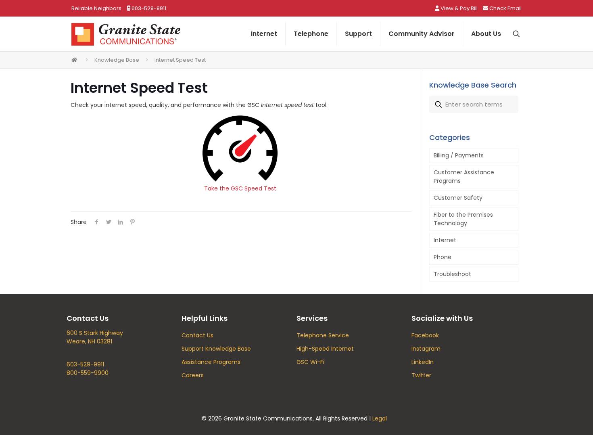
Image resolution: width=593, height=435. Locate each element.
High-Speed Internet (325, 349)
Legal (379, 418)
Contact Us (197, 335)
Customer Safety (458, 198)
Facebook (425, 335)
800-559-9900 (88, 373)
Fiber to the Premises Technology (463, 219)
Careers (193, 375)
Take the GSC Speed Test (240, 188)
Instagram (426, 349)
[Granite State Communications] (125, 34)
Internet (445, 240)
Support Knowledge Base (216, 349)
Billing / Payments (459, 155)
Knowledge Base (116, 60)
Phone (442, 257)
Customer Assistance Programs (464, 176)
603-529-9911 (85, 364)
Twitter (421, 375)
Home (74, 60)
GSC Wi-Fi (310, 362)
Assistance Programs (211, 362)
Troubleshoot (452, 274)
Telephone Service (322, 335)
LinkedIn (422, 362)
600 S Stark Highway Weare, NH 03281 (95, 337)
